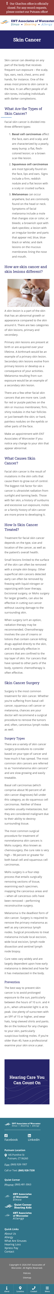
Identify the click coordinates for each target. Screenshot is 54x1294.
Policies (27, 1273)
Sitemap (27, 1277)
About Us (10, 1233)
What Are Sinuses (15, 1241)
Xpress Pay (11, 1248)
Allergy (8, 1237)
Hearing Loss (12, 1244)
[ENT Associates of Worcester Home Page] (27, 23)
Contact (9, 1251)
